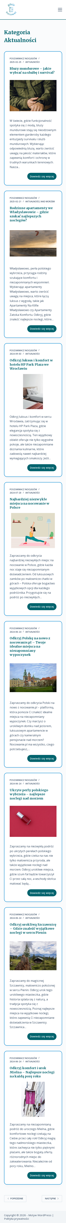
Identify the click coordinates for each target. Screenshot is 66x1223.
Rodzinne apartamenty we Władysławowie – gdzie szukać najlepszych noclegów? (31, 214)
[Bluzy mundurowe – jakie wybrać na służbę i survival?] (33, 95)
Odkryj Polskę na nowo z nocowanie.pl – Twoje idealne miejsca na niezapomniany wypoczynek (30, 646)
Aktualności (32, 62)
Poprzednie (16, 1198)
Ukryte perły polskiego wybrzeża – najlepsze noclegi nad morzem (29, 794)
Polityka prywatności (16, 1218)
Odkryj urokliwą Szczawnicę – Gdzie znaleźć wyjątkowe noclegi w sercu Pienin (33, 928)
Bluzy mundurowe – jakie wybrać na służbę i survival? (32, 70)
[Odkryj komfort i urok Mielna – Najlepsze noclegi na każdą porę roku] (33, 1099)
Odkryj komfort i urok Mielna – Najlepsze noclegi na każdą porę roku (32, 1072)
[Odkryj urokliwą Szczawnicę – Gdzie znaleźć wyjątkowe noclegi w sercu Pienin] (33, 955)
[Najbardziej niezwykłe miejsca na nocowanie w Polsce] (33, 530)
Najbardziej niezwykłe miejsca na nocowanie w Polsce (29, 503)
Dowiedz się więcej (43, 177)
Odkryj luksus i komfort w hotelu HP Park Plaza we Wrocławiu (31, 364)
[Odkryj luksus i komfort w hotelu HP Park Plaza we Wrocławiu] (33, 391)
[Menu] (60, 10)
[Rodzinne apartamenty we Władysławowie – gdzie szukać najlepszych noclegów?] (33, 243)
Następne (50, 1198)
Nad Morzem (48, 201)
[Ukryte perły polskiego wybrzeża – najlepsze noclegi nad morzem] (33, 821)
